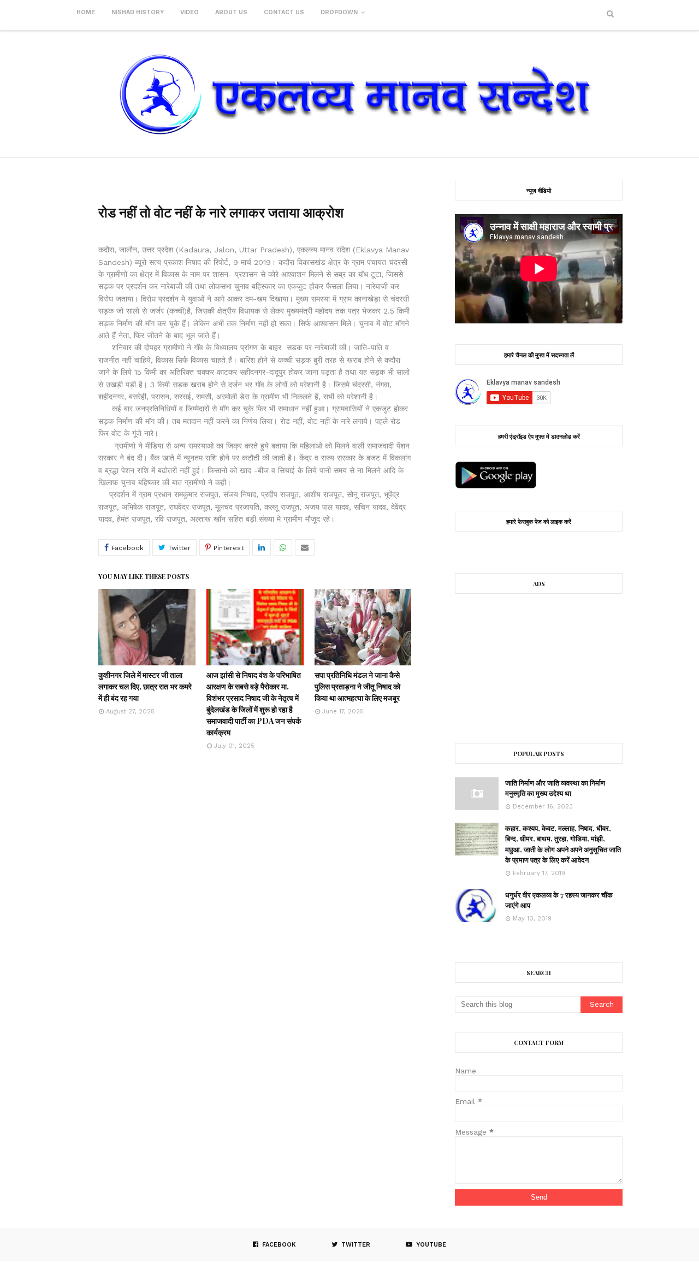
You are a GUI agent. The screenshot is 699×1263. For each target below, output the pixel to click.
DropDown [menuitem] (339, 12)
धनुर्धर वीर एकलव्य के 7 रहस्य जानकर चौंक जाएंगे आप (559, 900)
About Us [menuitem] (231, 12)
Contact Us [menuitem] (284, 12)
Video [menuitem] (189, 12)
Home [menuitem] (85, 12)
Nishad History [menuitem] (137, 12)
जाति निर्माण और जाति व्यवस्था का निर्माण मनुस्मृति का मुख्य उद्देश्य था (555, 788)
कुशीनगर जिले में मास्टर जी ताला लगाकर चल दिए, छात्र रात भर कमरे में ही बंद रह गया (145, 686)
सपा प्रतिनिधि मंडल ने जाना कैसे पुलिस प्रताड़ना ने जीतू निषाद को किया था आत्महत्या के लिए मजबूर (357, 686)
